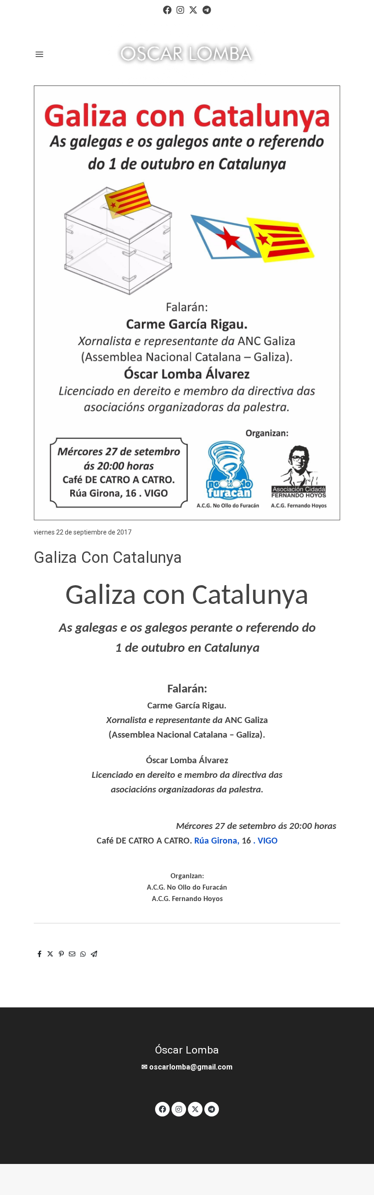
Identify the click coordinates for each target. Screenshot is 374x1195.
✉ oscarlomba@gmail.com (187, 1067)
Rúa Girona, (218, 841)
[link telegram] (207, 9)
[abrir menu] (39, 53)
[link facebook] (167, 9)
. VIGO (265, 841)
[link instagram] (180, 9)
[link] (187, 54)
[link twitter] (193, 9)
